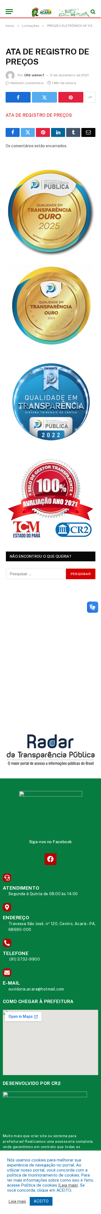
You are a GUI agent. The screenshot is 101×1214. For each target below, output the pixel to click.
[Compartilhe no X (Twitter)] (44, 97)
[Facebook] (50, 859)
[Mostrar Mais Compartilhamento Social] (90, 97)
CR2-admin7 (34, 75)
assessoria (65, 1141)
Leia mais (68, 1185)
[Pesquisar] (92, 11)
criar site (39, 1136)
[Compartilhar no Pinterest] (70, 97)
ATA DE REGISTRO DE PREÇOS (39, 115)
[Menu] (9, 11)
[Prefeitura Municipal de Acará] (53, 11)
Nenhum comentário (27, 83)
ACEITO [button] (41, 1201)
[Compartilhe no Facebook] (18, 97)
